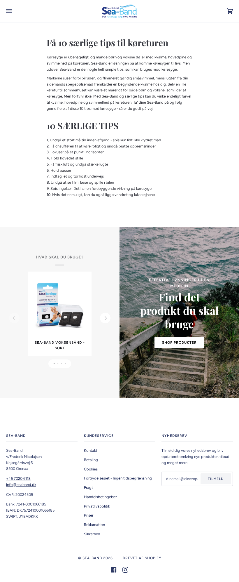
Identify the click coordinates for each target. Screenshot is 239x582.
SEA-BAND (92, 558)
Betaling (91, 460)
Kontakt (90, 450)
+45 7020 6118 (18, 478)
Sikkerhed (92, 534)
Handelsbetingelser (100, 497)
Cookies (91, 469)
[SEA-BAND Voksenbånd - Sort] (59, 305)
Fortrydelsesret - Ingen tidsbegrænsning (118, 478)
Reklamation (94, 524)
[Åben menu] (15, 11)
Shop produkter (179, 342)
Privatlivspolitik (97, 506)
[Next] (105, 318)
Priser (88, 515)
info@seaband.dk (21, 484)
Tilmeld (216, 479)
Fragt (88, 487)
